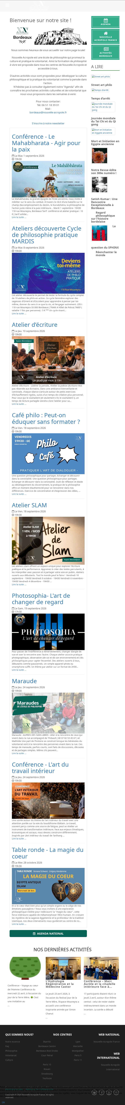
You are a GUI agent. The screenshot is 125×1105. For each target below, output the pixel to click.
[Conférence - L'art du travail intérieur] (48, 800)
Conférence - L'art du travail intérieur (40, 767)
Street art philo (101, 85)
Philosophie (11, 1050)
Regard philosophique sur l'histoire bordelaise (103, 217)
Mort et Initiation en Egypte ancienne (105, 142)
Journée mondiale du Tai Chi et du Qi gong (103, 121)
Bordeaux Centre (47, 1046)
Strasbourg (47, 1073)
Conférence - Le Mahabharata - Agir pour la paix (46, 143)
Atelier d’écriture (34, 324)
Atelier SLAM (29, 505)
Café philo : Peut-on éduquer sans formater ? (46, 418)
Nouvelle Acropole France (107, 1041)
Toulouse (47, 1078)
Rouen (47, 1069)
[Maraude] (48, 713)
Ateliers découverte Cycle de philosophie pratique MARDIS (46, 234)
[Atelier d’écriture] (48, 360)
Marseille (78, 1046)
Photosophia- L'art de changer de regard (41, 598)
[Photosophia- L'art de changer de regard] (48, 632)
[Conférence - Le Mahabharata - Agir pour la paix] (48, 179)
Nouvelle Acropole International (110, 1067)
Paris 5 (78, 1055)
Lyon (78, 1041)
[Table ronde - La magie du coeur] (48, 886)
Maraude (24, 681)
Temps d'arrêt (100, 98)
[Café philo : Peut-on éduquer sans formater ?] (48, 453)
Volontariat (10, 1055)
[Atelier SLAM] (48, 541)
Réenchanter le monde (106, 254)
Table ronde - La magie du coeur (48, 852)
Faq (7, 1046)
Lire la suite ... (19, 217)
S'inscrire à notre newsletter (48, 123)
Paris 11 (78, 1059)
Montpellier (78, 1050)
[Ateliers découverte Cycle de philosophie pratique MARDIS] (48, 273)
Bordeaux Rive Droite (47, 1050)
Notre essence (12, 1041)
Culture (9, 1059)
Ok (3, 1102)
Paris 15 (47, 1064)
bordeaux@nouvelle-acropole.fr (48, 112)
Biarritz (47, 1041)
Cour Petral (47, 1055)
